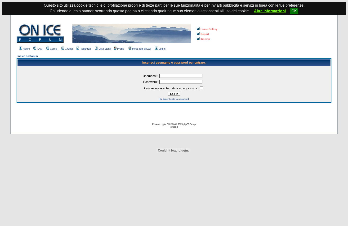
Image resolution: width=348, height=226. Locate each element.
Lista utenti (104, 48)
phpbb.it (174, 127)
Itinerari (205, 39)
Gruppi (69, 48)
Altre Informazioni (270, 11)
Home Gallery (209, 29)
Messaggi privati (141, 48)
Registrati (85, 48)
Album (26, 48)
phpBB (166, 124)
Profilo (120, 48)
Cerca (53, 48)
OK (294, 11)
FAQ (39, 48)
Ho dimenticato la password (174, 99)
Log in (162, 48)
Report (205, 34)
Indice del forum (28, 56)
